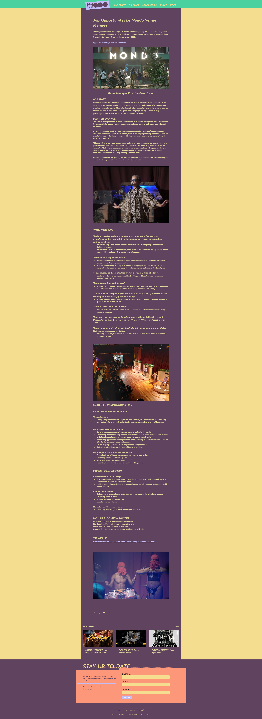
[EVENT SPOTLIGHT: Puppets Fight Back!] (164, 638)
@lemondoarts (87, 689)
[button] (134, 5)
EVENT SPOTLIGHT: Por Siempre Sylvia (129, 652)
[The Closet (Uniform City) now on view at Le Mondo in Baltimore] (98, 638)
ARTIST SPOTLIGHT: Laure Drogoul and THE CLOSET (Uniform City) (96, 652)
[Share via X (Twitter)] (99, 613)
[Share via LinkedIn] (104, 613)
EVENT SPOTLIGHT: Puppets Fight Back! (164, 652)
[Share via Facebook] (94, 613)
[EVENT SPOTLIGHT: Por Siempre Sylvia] (131, 638)
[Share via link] (109, 613)
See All (177, 626)
